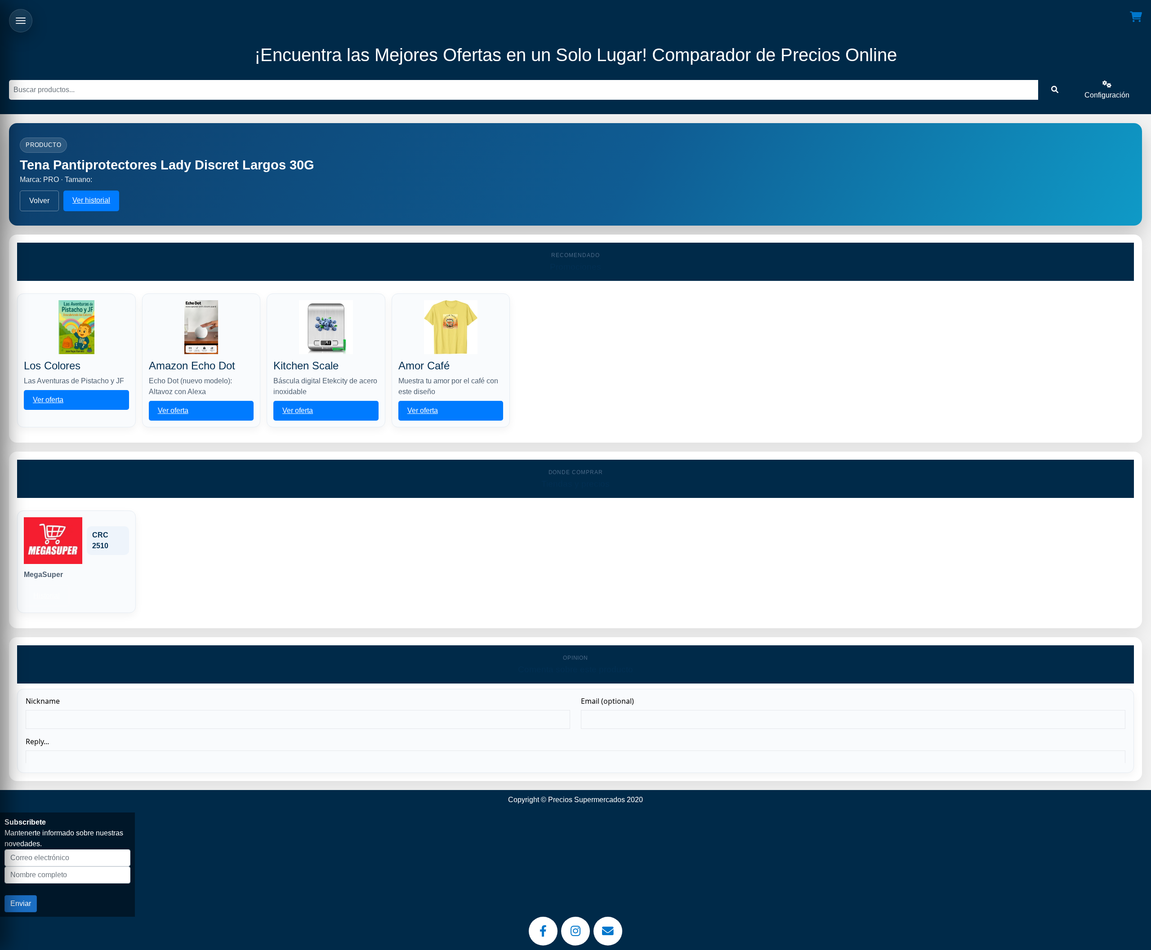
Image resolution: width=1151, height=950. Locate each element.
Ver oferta (48, 400)
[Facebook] (543, 931)
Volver (39, 200)
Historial (46, 595)
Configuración (1106, 95)
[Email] (607, 931)
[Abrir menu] (20, 20)
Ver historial (91, 200)
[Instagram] (575, 931)
